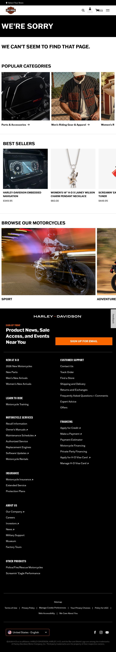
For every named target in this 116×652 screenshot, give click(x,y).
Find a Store (67, 378)
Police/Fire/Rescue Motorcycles (24, 567)
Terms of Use (11, 608)
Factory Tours (13, 546)
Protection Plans (15, 491)
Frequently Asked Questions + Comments (84, 395)
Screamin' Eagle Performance (23, 573)
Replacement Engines (18, 447)
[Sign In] (90, 10)
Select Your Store (15, 3)
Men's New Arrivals (16, 378)
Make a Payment (69, 433)
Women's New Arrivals (18, 383)
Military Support (15, 535)
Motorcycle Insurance (18, 479)
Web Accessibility (47, 613)
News (9, 529)
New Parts (12, 372)
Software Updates (16, 453)
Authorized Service (17, 441)
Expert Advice (68, 401)
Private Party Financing (73, 451)
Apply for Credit (69, 427)
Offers (63, 407)
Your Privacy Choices (80, 608)
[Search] (83, 10)
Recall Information (16, 423)
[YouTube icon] (107, 632)
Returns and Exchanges (73, 389)
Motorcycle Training (17, 404)
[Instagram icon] (101, 632)
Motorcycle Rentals (17, 459)
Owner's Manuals (16, 429)
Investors (11, 523)
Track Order (67, 372)
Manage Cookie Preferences (52, 608)
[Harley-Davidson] (58, 316)
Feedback (113, 318)
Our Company (14, 511)
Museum (11, 541)
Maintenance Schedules (20, 435)
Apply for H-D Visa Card (74, 457)
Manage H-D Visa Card (73, 463)
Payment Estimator (71, 439)
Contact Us (66, 366)
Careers (10, 517)
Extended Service (16, 485)
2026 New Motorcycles (19, 366)
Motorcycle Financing (72, 445)
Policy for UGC (102, 608)
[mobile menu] (107, 10)
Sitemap (58, 602)
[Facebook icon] (95, 632)
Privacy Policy (28, 608)
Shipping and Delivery (72, 383)
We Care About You (68, 613)
